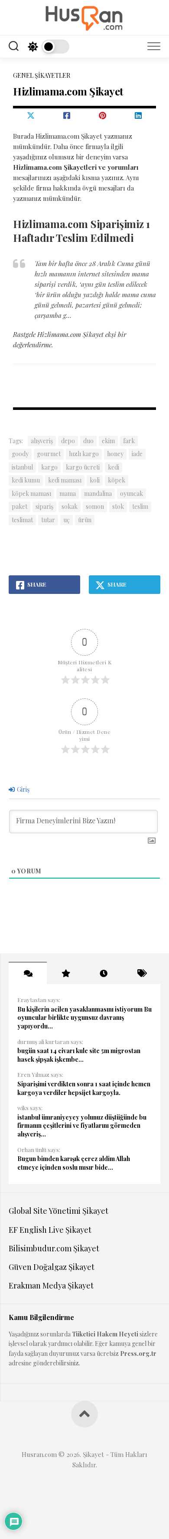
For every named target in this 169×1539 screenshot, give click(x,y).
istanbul (22, 467)
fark (129, 441)
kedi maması (64, 480)
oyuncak (131, 493)
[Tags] (142, 973)
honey (115, 454)
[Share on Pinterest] (102, 115)
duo (88, 441)
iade (137, 454)
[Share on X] (31, 115)
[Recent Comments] (28, 973)
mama (67, 493)
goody (20, 454)
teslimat (22, 520)
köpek (116, 480)
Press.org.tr (138, 1353)
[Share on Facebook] (67, 115)
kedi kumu (26, 480)
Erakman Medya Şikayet (51, 1285)
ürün (84, 520)
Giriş (22, 789)
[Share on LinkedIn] (138, 115)
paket (19, 506)
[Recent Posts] (103, 973)
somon (95, 506)
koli (95, 480)
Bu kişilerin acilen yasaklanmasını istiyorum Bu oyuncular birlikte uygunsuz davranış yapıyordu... (84, 1017)
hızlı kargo (84, 454)
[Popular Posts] (66, 973)
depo (68, 441)
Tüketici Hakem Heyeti (105, 1334)
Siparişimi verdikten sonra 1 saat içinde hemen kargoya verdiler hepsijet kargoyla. (83, 1088)
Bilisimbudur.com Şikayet (54, 1248)
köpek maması (31, 493)
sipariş (44, 506)
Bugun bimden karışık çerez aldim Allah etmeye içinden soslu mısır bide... (73, 1163)
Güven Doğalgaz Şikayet (51, 1267)
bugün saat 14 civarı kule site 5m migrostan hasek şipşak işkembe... (78, 1055)
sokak (70, 506)
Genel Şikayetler (41, 75)
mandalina (98, 493)
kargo (49, 467)
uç (66, 520)
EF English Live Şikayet (50, 1230)
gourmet (49, 454)
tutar (48, 520)
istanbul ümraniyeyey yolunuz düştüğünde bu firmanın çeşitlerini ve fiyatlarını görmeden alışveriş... (81, 1125)
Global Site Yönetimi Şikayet (58, 1211)
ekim (108, 441)
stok (118, 506)
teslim (140, 506)
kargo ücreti (83, 467)
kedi (113, 467)
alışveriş (42, 441)
